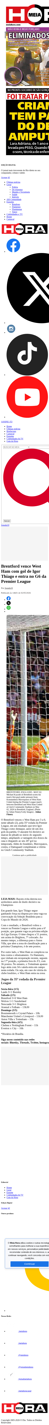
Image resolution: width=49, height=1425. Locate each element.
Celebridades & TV (15, 439)
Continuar (29, 1264)
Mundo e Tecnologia (21, 192)
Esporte (10, 1192)
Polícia (15, 187)
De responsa (17, 189)
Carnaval (10, 219)
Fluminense (17, 209)
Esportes (10, 202)
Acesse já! (5, 177)
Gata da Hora (12, 441)
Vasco (14, 212)
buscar (7, 521)
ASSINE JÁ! (7, 422)
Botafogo (16, 204)
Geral (9, 184)
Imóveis (15, 197)
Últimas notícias (13, 182)
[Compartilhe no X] (9, 604)
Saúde (14, 194)
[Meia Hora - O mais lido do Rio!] (24, 235)
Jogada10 (5, 525)
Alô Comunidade (14, 199)
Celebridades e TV (15, 214)
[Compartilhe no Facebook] (9, 599)
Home (9, 217)
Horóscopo (11, 431)
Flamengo (16, 207)
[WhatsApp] (9, 609)
